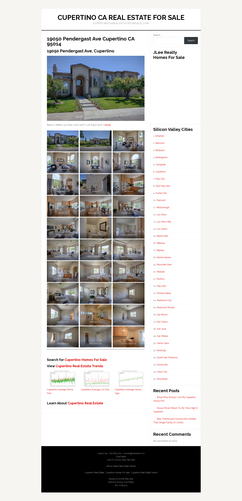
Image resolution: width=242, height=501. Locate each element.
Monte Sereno (164, 257)
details (107, 125)
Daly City (160, 179)
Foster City (161, 193)
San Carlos (162, 321)
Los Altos (161, 214)
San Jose (161, 329)
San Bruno (162, 314)
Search (156, 35)
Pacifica (160, 279)
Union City (162, 371)
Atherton (159, 136)
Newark (161, 271)
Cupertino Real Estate (85, 403)
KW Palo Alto (127, 479)
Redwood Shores (166, 307)
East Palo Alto (163, 186)
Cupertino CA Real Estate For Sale (121, 17)
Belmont (159, 143)
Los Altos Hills (163, 221)
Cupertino (161, 171)
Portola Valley (164, 293)
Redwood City (164, 300)
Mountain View (164, 264)
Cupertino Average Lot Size (95, 389)
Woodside (162, 379)
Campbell (160, 164)
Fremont (161, 200)
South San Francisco (167, 357)
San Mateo (162, 336)
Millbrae (161, 243)
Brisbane (159, 150)
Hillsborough (162, 207)
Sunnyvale (162, 364)
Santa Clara (163, 343)
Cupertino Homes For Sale (86, 360)
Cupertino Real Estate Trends (79, 366)
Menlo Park (162, 236)
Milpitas (160, 250)
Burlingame (161, 157)
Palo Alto (161, 286)
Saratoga (161, 350)
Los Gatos (162, 229)
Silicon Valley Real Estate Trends (121, 466)
